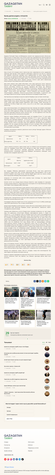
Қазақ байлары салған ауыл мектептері (14, 385)
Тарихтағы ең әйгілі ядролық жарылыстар (15, 379)
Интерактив (7, 447)
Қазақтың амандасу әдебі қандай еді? (14, 372)
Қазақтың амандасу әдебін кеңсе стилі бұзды (16, 346)
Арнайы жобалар (8, 450)
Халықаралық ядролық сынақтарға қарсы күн (21, 335)
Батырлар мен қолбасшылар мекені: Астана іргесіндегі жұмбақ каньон (21, 353)
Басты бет (8, 11)
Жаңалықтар (17, 11)
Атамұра (6, 442)
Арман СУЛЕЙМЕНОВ (13, 18)
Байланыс (30, 445)
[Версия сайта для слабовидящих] (47, 5)
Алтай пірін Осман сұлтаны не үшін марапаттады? (17, 359)
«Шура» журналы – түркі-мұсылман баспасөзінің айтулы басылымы (19, 392)
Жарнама (30, 450)
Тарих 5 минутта (26, 11)
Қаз (40, 5)
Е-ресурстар (7, 445)
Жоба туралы (31, 442)
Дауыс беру (9, 418)
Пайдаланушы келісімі (33, 447)
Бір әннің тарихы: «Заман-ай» (12, 366)
